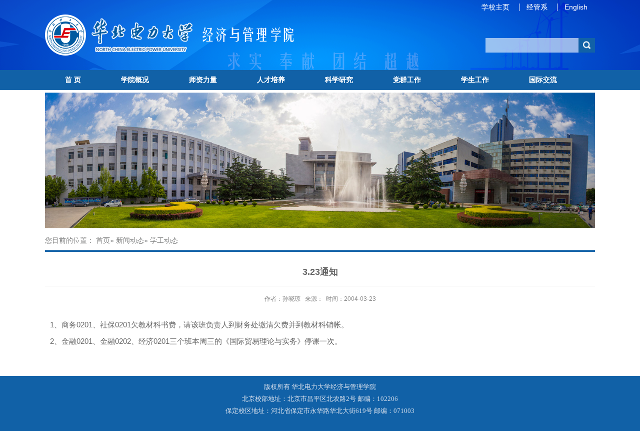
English (576, 7)
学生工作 (475, 80)
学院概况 (135, 80)
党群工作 (407, 80)
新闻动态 (130, 240)
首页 (103, 240)
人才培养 (271, 80)
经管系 (537, 7)
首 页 (73, 80)
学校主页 (496, 7)
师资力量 (203, 80)
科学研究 (339, 80)
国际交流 (543, 80)
